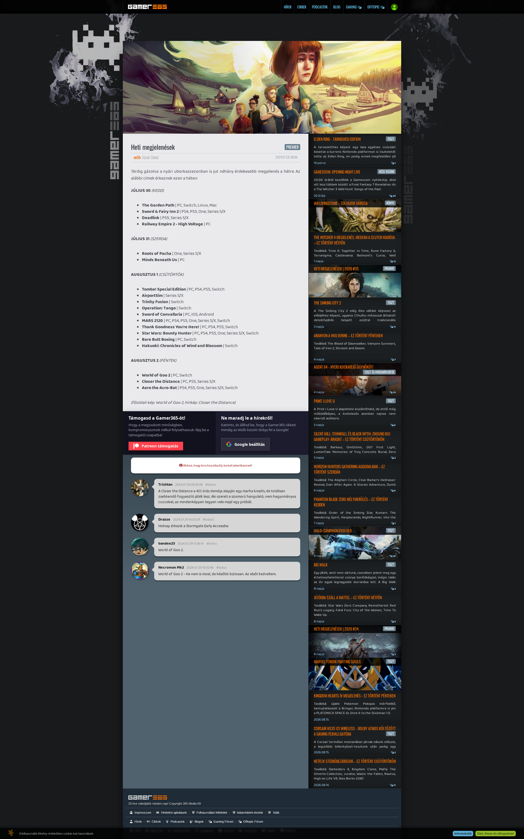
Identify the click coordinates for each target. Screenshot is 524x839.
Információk (463, 833)
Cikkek (301, 7)
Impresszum (142, 812)
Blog (336, 7)
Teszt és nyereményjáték (379, 372)
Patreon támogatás (160, 446)
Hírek (287, 7)
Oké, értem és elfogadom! (495, 833)
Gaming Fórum (223, 821)
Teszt (391, 139)
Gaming (352, 7)
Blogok (199, 821)
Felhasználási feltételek (211, 812)
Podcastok (319, 7)
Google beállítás (249, 444)
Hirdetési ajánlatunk (173, 812)
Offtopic (373, 7)
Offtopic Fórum (252, 821)
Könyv (390, 203)
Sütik (275, 812)
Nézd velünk (386, 171)
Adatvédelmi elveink (249, 812)
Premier (292, 147)
